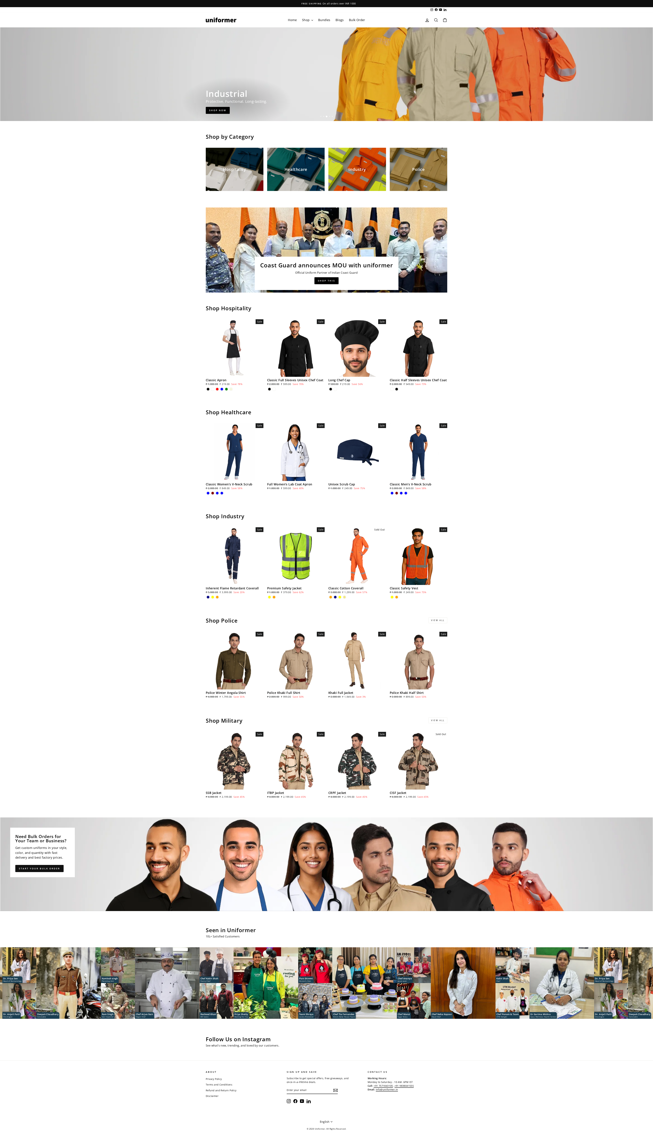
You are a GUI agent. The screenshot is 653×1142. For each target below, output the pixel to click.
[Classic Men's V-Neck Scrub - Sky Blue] (405, 493)
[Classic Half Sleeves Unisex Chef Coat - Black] (396, 389)
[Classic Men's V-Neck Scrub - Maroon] (396, 493)
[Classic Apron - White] (212, 389)
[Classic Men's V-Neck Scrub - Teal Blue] (401, 493)
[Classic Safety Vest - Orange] (396, 597)
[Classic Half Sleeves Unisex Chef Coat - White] (392, 389)
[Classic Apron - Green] (226, 389)
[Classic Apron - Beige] (231, 389)
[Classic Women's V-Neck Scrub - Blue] (208, 493)
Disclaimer (212, 1096)
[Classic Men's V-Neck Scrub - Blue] (392, 493)
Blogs (340, 20)
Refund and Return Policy (221, 1090)
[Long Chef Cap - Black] (330, 389)
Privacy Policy (214, 1079)
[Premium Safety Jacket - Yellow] (269, 597)
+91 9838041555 (404, 1085)
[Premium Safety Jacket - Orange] (274, 597)
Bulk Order (357, 20)
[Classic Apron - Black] (208, 389)
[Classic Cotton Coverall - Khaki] (344, 597)
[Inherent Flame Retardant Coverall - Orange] (217, 597)
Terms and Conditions (219, 1084)
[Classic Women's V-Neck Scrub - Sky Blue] (221, 493)
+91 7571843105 (383, 1085)
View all (438, 620)
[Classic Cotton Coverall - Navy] (335, 597)
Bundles (324, 20)
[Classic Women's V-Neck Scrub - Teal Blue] (217, 493)
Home (292, 20)
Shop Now (217, 110)
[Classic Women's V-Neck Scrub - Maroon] (212, 493)
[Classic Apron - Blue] (221, 389)
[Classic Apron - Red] (217, 389)
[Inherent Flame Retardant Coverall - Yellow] (212, 597)
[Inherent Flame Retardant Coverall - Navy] (208, 597)
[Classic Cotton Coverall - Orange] (330, 597)
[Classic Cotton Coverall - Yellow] (339, 597)
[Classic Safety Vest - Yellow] (392, 597)
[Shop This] (326, 250)
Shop (306, 20)
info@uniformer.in (387, 1089)
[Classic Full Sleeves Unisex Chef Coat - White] (274, 389)
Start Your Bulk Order (39, 868)
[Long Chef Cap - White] (335, 389)
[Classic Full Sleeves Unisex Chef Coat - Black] (269, 389)
